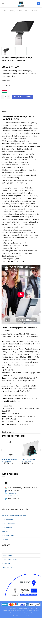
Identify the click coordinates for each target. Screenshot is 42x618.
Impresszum (7, 567)
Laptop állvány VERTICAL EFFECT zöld (30, 460)
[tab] (21, 112)
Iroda (19, 11)
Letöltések (6, 563)
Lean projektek (8, 520)
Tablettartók (31, 11)
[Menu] (3, 3)
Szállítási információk (10, 559)
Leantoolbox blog (9, 536)
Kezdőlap (9, 11)
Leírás (4, 111)
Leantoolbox (7, 528)
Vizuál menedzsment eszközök (14, 516)
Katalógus (6, 540)
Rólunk (5, 532)
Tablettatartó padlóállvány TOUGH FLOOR (10, 460)
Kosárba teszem (22, 97)
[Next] (37, 30)
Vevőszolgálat (7, 555)
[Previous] (5, 30)
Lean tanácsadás (8, 524)
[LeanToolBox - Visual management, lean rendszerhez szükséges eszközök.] (21, 3)
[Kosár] (38, 3)
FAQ (3, 552)
